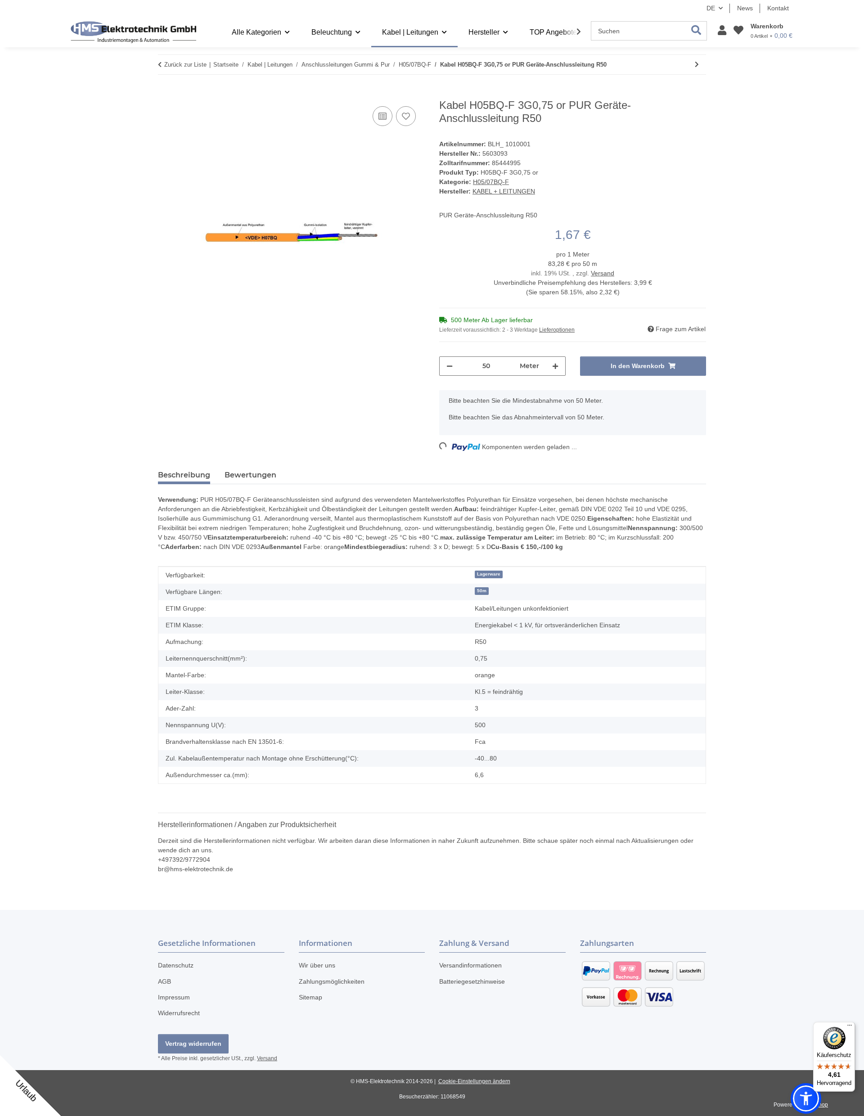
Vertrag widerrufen (193, 1043)
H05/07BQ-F (491, 181)
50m (481, 590)
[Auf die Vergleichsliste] (382, 116)
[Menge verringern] (449, 366)
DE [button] (710, 8)
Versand (602, 273)
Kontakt (778, 8)
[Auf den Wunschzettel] (406, 116)
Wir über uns (317, 965)
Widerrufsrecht (179, 1013)
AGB (164, 981)
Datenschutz (176, 965)
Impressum (174, 997)
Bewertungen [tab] (250, 475)
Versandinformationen (470, 965)
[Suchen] (696, 30)
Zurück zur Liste (185, 64)
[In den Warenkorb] (165, 94)
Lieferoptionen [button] (557, 330)
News (745, 8)
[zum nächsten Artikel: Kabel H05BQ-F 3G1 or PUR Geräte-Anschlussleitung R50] (697, 64)
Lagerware (488, 574)
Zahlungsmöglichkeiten (331, 981)
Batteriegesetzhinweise (472, 981)
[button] (722, 30)
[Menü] (849, 1027)
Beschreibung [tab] (184, 475)
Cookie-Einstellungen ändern (474, 1081)
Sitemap (310, 997)
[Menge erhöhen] (555, 366)
